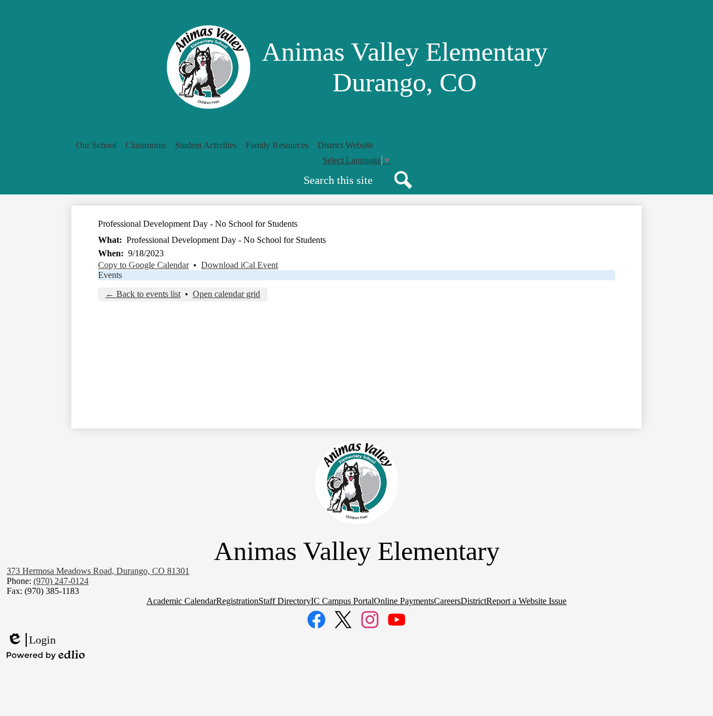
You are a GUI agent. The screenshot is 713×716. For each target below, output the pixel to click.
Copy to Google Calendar (143, 265)
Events (110, 275)
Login (31, 640)
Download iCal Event (239, 265)
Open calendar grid (226, 294)
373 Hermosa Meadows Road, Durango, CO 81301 (98, 571)
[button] (96, 145)
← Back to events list (142, 294)
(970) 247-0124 (61, 581)
